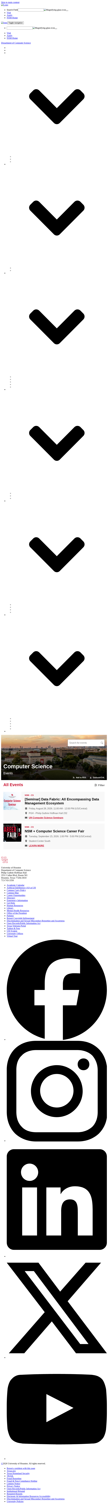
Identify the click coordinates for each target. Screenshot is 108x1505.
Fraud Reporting (14, 1478)
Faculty (15, 156)
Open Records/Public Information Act (23, 923)
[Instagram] (57, 1140)
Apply (9, 15)
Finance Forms (19, 718)
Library (10, 908)
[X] (57, 1357)
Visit (9, 12)
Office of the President (17, 913)
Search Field (12, 10)
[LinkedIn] (57, 1256)
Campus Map (13, 893)
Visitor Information (20, 612)
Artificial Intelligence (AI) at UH (21, 887)
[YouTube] (57, 1459)
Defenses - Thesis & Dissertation (26, 379)
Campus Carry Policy (16, 890)
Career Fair (17, 377)
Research (11, 50)
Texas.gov (11, 1471)
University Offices (15, 933)
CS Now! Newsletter (21, 493)
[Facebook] (57, 1039)
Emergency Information (17, 900)
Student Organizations (22, 607)
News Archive (18, 498)
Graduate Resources (21, 728)
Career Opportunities (16, 895)
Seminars (16, 387)
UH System (12, 931)
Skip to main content (10, 2)
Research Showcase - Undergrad (26, 384)
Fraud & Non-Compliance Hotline (22, 1481)
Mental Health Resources (18, 910)
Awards (15, 161)
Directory (11, 898)
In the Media (18, 496)
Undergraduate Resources (23, 726)
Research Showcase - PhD (24, 382)
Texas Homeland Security (18, 1473)
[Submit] (67, 10)
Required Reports (14, 1494)
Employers (17, 609)
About (9, 48)
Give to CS (12, 731)
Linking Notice (13, 1483)
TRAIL (10, 1476)
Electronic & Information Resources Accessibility (28, 1496)
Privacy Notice (13, 1486)
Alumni (15, 604)
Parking (10, 915)
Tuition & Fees (13, 928)
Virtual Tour (12, 936)
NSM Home (12, 18)
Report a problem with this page (21, 1468)
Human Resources (15, 905)
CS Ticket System (20, 721)
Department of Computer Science (16, 43)
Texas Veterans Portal (16, 926)
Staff (14, 159)
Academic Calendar (15, 885)
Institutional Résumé (16, 1491)
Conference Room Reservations (26, 723)
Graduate (16, 270)
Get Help (11, 903)
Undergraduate (19, 268)
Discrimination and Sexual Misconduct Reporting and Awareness (36, 921)
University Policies (15, 1501)
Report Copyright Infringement (20, 918)
